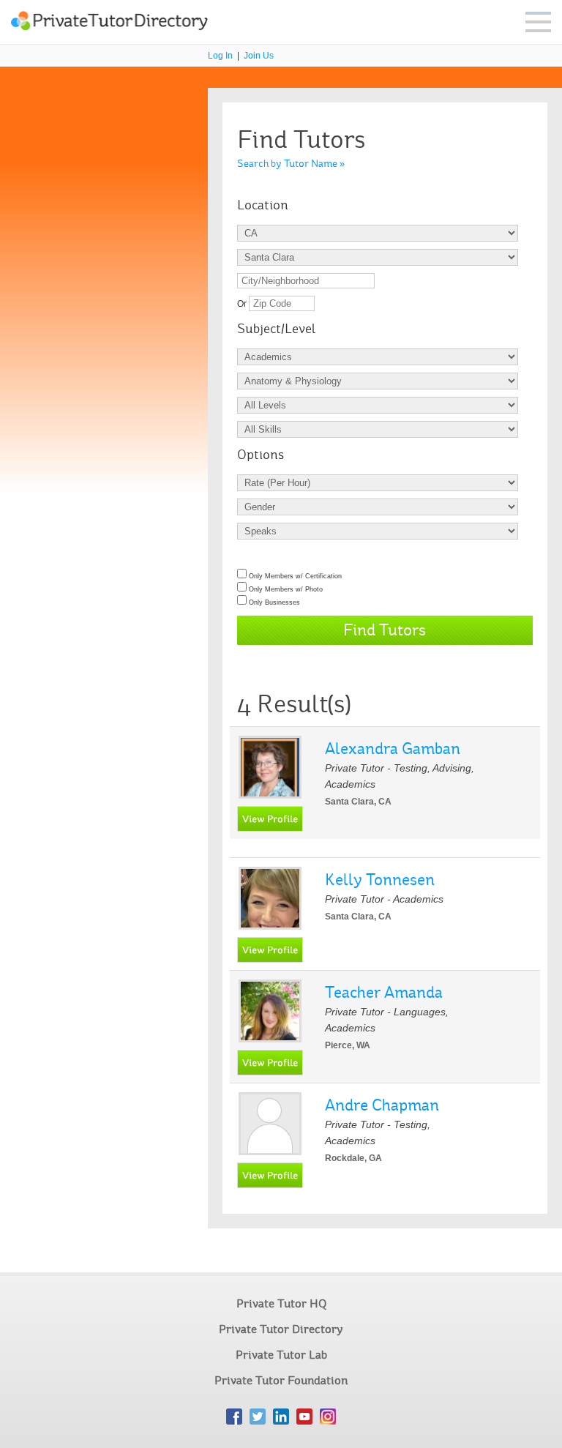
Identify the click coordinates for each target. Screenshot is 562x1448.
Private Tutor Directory (281, 1329)
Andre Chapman (382, 1105)
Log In (220, 56)
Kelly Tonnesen (380, 879)
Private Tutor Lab (281, 1355)
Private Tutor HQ (281, 1303)
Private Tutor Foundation (281, 1380)
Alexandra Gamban (392, 748)
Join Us (259, 56)
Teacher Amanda (384, 992)
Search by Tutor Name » (291, 163)
